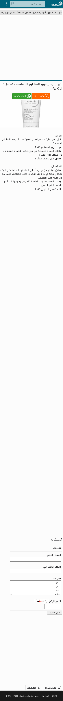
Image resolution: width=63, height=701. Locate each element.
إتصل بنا (45, 696)
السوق (50, 12)
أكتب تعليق (39, 96)
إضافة (54, 696)
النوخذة (58, 12)
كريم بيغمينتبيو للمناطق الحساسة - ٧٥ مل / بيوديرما (23, 12)
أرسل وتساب (20, 96)
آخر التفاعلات (33, 687)
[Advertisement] (31, 47)
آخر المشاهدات (53, 687)
